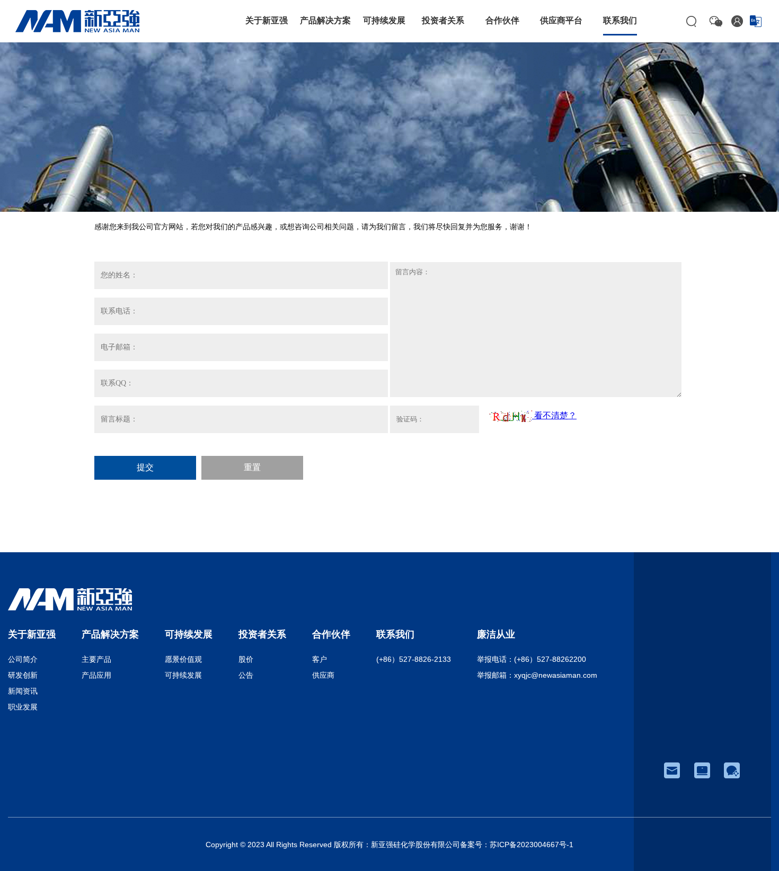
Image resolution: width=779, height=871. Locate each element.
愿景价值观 (183, 659)
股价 (245, 659)
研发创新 (23, 675)
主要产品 (96, 659)
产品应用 (96, 675)
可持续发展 (183, 675)
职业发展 (23, 707)
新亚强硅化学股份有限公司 (415, 844)
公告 (245, 675)
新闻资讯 (23, 691)
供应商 (323, 675)
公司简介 (23, 659)
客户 (319, 659)
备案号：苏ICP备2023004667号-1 (516, 844)
